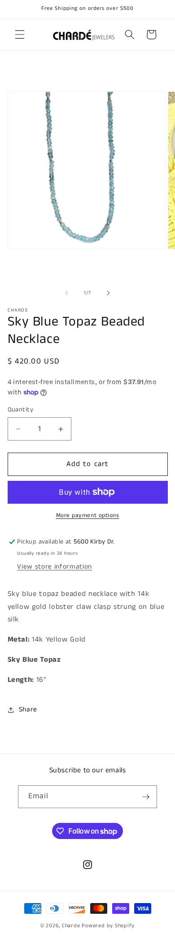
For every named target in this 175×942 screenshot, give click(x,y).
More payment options (87, 515)
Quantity (21, 409)
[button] (20, 34)
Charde (72, 925)
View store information (54, 567)
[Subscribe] (146, 797)
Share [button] (28, 710)
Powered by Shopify (108, 925)
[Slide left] (67, 293)
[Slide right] (108, 293)
